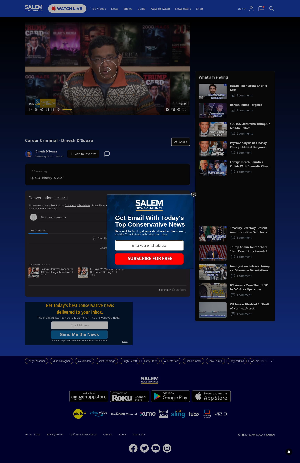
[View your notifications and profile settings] (288, 451)
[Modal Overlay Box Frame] (150, 231)
